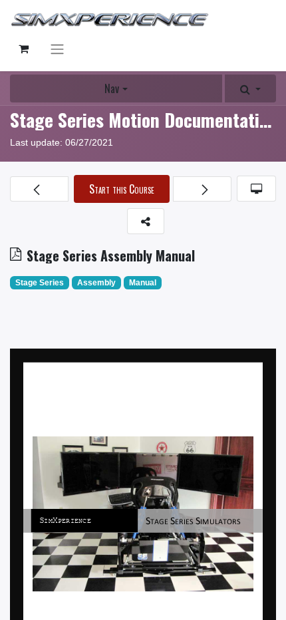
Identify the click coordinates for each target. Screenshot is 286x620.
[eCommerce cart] (23, 48)
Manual (142, 282)
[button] (250, 88)
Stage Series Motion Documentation (143, 119)
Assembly (96, 282)
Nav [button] (111, 88)
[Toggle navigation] (57, 49)
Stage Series (39, 282)
